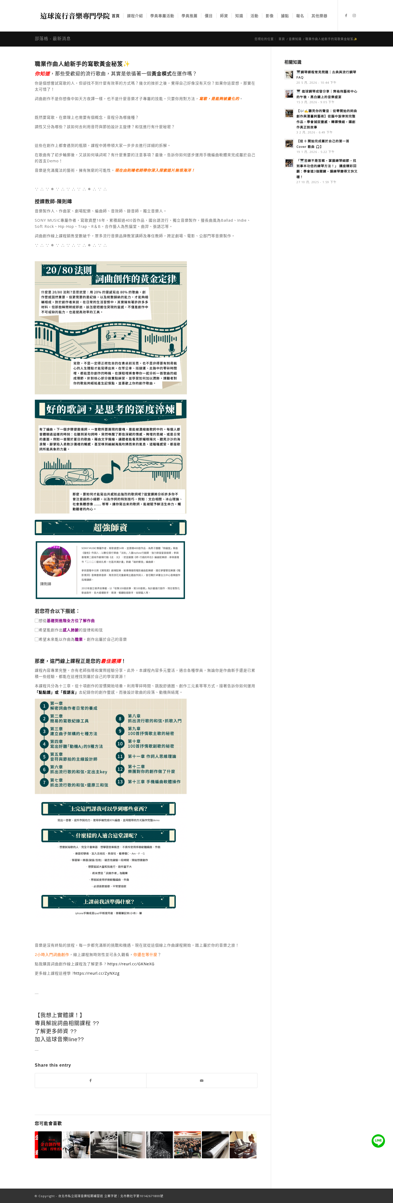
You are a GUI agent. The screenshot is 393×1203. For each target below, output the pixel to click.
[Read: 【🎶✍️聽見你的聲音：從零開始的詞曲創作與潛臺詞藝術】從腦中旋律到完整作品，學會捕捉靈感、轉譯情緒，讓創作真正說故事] (289, 113)
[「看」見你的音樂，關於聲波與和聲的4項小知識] (159, 1144)
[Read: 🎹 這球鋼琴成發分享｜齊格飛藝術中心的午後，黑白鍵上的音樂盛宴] (289, 94)
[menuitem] (115, 16)
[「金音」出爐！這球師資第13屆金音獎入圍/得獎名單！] (48, 1144)
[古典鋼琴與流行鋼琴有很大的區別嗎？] (215, 1144)
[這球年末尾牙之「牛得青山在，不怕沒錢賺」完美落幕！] (187, 1144)
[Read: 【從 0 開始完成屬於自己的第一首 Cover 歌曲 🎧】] (289, 143)
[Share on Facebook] (90, 1080)
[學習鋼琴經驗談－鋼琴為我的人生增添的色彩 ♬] (103, 1144)
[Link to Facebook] (346, 15)
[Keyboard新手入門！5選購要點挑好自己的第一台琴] (131, 1144)
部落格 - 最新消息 (53, 38)
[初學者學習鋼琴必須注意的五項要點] (243, 1144)
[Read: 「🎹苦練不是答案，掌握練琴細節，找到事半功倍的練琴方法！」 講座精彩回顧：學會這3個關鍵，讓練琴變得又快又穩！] (289, 163)
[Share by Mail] (202, 1080)
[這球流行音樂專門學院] (75, 16)
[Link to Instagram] (354, 15)
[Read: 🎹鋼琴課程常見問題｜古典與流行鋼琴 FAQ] (289, 74)
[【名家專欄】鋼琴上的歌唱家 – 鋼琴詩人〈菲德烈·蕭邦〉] (76, 1144)
